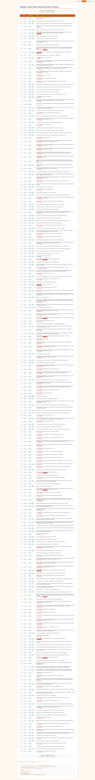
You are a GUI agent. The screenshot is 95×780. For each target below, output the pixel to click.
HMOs (45, 774)
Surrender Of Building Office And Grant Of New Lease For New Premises (48, 112)
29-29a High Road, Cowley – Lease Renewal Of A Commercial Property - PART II (49, 726)
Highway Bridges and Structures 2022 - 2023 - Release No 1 (46, 192)
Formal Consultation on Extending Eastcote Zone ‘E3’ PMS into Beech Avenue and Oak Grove (51, 94)
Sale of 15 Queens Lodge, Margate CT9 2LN (43, 124)
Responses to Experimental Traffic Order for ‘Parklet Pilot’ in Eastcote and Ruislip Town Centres (51, 379)
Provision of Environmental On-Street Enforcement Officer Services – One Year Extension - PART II (52, 180)
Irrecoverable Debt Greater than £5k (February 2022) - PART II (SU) (47, 657)
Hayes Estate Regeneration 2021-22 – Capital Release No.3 (46, 609)
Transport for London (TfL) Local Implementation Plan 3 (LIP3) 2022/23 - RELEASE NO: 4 (50, 29)
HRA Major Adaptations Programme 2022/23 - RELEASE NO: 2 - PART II (48, 278)
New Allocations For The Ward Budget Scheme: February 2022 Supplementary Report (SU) (51, 638)
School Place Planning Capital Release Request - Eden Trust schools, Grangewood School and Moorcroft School (54, 276)
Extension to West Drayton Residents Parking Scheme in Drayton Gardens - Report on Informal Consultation (53, 644)
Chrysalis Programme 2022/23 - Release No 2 (43, 255)
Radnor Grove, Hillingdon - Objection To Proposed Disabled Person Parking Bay (49, 233)
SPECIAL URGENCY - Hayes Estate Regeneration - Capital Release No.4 (48, 258)
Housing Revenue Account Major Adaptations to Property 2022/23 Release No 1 (49, 457)
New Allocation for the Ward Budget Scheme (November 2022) (46, 38)
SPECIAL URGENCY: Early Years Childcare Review (44, 284)
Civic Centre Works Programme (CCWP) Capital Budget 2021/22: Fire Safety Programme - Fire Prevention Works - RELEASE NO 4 (55, 738)
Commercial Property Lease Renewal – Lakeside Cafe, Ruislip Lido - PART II (48, 700)
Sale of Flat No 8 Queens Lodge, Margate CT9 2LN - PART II (46, 751)
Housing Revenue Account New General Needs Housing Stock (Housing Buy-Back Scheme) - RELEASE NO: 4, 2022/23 (54, 26)
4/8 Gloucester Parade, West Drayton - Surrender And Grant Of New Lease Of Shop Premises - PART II (53, 723)
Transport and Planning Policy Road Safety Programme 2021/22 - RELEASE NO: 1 (49, 550)
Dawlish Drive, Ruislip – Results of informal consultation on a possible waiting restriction (50, 239)
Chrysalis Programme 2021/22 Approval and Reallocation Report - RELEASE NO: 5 (49, 675)
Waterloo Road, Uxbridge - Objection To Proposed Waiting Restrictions (47, 740)
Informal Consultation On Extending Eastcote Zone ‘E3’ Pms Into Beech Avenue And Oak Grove (51, 652)
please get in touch (39, 768)
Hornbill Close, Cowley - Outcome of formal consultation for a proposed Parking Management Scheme (53, 220)
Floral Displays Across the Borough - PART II (43, 137)
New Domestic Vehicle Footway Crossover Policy (44, 307)
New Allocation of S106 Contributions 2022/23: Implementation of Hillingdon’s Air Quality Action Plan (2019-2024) (55, 84)
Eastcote (31, 774)
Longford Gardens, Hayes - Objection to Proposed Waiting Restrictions (47, 589)
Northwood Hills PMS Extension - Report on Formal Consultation (46, 539)
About (28, 772)
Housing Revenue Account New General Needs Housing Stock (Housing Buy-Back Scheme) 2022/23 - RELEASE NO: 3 (55, 104)
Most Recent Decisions (26, 761)
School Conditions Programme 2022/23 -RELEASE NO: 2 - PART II (47, 389)
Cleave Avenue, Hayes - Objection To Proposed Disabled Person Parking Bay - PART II (50, 746)
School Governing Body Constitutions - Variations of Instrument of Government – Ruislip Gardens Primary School (54, 132)
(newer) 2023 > (54, 12)
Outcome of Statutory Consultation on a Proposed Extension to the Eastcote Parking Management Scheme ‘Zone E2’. (55, 525)
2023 (43, 761)
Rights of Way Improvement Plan (41, 396)
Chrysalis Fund (39, 58)
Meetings (88, 1)
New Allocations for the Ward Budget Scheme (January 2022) (46, 735)
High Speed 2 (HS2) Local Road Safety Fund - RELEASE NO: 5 (46, 695)
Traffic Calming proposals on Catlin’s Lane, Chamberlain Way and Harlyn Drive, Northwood (51, 573)
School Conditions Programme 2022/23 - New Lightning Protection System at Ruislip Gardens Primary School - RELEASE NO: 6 (54, 165)
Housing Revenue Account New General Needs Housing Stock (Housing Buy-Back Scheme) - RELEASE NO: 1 (54, 460)
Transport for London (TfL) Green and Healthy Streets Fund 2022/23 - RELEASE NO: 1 (50, 110)
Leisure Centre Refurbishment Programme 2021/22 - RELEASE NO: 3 (47, 544)
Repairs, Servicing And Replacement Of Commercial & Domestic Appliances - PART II (50, 434)
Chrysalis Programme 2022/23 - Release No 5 (43, 57)
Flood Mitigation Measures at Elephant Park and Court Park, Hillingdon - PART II (49, 686)
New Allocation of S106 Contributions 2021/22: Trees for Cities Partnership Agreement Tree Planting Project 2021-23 (55, 721)
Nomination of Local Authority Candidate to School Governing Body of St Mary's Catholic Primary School (53, 412)
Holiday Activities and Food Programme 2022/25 (44, 486)
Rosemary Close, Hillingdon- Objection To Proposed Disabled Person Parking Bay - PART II (51, 743)
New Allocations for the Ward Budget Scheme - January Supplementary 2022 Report (50, 712)
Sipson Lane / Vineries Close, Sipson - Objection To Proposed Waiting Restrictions (49, 581)
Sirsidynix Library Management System (42, 635)
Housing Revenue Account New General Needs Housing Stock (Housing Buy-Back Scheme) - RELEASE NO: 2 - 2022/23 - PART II (54, 329)
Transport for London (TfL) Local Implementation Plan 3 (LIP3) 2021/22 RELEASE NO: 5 (50, 748)
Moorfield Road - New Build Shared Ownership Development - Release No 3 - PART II (50, 555)
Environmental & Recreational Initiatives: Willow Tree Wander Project (47, 36)
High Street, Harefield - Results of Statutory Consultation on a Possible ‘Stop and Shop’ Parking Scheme (53, 194)
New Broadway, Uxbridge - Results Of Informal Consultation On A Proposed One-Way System (51, 215)
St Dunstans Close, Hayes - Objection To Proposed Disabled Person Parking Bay (49, 454)
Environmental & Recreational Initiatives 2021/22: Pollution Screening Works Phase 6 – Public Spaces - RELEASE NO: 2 (55, 690)
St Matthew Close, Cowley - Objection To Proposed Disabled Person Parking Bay (49, 451)
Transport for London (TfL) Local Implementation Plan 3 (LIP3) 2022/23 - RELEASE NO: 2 (50, 228)
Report (30, 23)
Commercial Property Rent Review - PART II (43, 75)
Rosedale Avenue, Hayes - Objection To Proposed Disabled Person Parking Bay (49, 495)
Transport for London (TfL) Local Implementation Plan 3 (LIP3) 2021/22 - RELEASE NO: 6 (50, 541)
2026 (36, 761)
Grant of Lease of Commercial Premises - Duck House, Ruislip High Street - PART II (49, 437)
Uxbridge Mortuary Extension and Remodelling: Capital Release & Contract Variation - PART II (51, 81)
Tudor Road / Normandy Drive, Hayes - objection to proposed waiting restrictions (49, 122)
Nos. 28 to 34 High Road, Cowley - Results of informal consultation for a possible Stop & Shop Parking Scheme (54, 703)
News (92, 1)
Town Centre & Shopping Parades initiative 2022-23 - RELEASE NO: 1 (47, 253)
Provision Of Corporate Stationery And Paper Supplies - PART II (46, 287)
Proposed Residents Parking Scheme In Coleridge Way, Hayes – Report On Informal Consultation (52, 503)
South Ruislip (37, 774)
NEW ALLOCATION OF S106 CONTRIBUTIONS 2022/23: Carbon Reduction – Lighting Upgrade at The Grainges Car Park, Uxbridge (55, 291)
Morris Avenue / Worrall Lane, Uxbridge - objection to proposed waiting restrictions (49, 206)
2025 (38, 761)
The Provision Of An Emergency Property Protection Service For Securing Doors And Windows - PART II (53, 512)
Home (75, 1)
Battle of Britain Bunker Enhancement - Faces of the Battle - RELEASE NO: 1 (48, 55)
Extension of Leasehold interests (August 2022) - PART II (45, 273)
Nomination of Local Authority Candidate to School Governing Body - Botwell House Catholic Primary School (53, 410)
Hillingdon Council (53, 766)
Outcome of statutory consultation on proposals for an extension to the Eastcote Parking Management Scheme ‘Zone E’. (55, 528)
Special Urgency (45, 259)
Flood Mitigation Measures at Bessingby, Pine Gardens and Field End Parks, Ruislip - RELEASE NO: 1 (52, 360)
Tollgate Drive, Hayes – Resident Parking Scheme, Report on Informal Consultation (49, 127)
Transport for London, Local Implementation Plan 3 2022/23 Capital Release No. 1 (49, 426)
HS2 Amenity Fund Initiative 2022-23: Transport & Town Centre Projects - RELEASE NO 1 (50, 424)
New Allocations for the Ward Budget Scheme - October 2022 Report (47, 91)
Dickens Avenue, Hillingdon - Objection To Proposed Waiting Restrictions (48, 633)
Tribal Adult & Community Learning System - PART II (44, 672)
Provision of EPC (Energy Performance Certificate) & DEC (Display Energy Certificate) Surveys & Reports (53, 466)
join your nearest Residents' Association (28, 767)
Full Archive (47, 12)
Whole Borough (42, 774)
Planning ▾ (79, 1)
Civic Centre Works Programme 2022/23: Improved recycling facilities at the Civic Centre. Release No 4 (53, 171)
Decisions (24, 773)
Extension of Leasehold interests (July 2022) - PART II (45, 320)
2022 (45, 761)
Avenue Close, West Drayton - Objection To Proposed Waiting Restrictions (48, 483)
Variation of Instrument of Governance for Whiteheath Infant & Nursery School (49, 89)
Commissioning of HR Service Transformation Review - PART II (46, 78)
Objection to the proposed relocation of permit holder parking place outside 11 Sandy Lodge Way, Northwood (54, 23)
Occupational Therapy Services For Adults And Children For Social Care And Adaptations (50, 477)
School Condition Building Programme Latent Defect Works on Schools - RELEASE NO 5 (50, 204)
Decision (30, 18)
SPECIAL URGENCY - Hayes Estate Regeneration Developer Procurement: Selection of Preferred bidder (53, 335)
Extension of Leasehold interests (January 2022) (44, 717)
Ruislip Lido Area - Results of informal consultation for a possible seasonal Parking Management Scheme (53, 591)
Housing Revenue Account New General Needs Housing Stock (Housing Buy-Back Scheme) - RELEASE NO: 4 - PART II (55, 616)
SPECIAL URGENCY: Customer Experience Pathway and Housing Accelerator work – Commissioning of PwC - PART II (55, 317)
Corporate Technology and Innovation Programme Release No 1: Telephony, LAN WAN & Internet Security (53, 248)
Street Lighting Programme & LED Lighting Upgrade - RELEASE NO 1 (47, 398)
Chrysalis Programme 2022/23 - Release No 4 (43, 96)
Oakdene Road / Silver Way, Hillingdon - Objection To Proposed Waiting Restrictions (50, 710)
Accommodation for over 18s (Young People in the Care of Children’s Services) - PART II (50, 575)
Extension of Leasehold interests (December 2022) (44, 17)
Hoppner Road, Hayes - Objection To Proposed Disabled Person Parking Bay (48, 492)
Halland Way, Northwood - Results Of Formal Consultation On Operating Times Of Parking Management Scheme (54, 578)
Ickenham (34, 774)
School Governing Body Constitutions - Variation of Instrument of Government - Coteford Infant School (52, 429)
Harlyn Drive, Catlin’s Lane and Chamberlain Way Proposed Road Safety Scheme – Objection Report (52, 246)
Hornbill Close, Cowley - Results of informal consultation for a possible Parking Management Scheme (52, 654)
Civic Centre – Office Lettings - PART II (42, 533)
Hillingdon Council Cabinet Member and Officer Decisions (39, 7)
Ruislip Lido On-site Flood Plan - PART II (42, 297)
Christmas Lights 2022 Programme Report (43, 353)
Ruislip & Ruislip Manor (26, 774)
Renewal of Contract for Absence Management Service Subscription (47, 431)
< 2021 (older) (40, 12)
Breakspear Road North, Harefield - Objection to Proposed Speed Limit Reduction (49, 599)
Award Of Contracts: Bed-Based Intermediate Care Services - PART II (47, 368)
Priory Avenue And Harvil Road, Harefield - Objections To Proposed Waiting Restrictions (50, 323)
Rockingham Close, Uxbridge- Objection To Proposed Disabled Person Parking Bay (49, 201)
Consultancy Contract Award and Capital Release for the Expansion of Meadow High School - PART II (52, 697)
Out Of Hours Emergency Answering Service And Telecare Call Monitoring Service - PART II (51, 515)
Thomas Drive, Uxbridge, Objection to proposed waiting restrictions (47, 209)
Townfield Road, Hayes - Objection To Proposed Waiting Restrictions (47, 475)
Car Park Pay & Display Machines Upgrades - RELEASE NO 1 (46, 536)
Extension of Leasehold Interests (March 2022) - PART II (45, 612)
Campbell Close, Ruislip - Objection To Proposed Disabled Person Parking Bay (49, 236)
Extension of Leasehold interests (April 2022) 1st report (45, 448)
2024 (40, 761)
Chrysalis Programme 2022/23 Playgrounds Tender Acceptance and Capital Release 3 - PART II (52, 267)
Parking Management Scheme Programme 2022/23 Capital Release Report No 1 (49, 222)
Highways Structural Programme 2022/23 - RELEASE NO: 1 (46, 362)
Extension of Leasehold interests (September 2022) (44, 189)
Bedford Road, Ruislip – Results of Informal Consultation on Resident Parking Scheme (50, 130)
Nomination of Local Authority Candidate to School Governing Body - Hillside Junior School (51, 135)
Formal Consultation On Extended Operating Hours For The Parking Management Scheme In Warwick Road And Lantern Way (54, 642)
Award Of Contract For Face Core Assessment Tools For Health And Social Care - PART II (50, 225)
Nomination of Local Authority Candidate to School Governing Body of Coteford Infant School (51, 469)
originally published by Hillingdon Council (45, 765)
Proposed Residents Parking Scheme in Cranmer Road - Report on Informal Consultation (50, 660)
